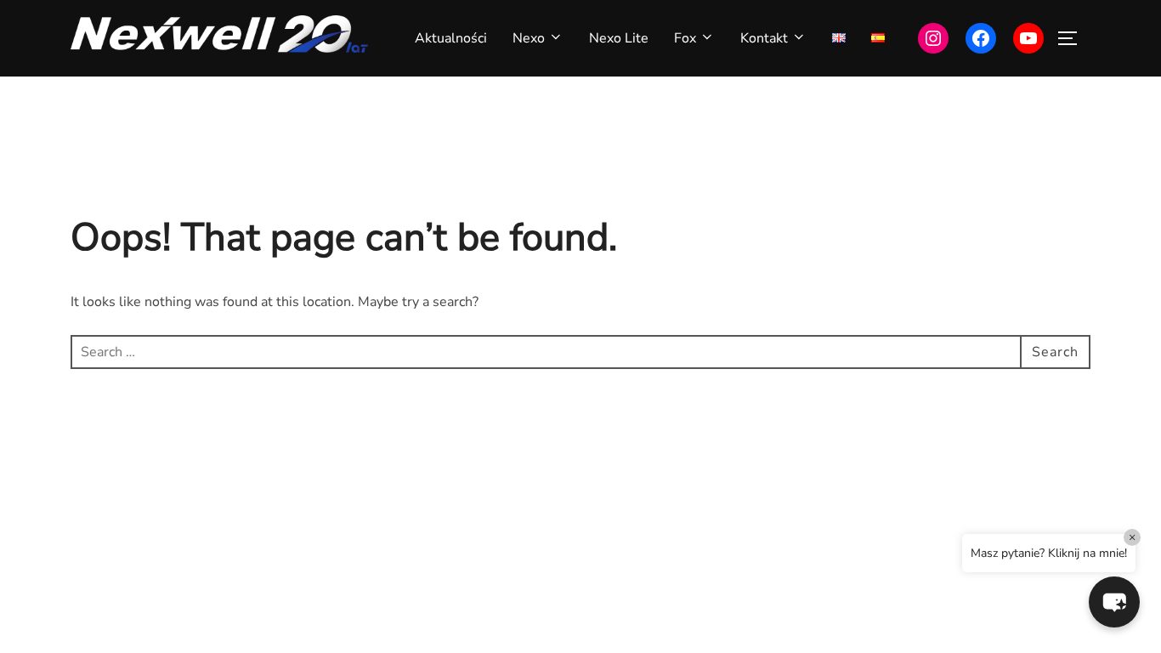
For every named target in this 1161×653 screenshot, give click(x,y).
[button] (1114, 601)
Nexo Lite (618, 38)
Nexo (529, 38)
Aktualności (451, 38)
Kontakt (764, 38)
